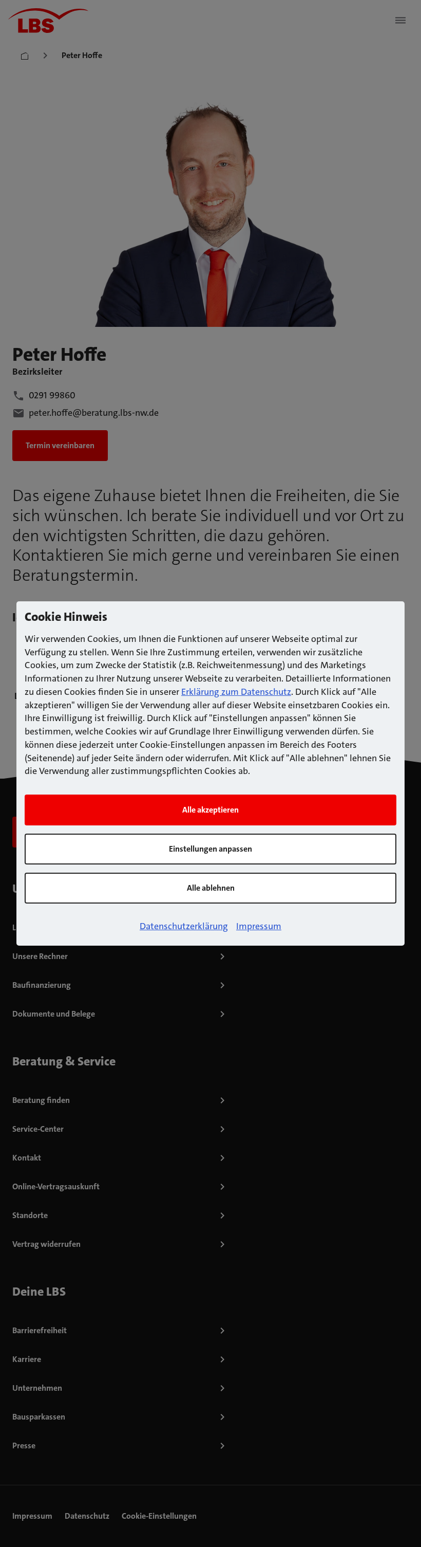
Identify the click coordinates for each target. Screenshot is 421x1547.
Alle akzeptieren (210, 809)
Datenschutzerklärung (184, 926)
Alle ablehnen (211, 887)
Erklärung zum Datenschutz (236, 692)
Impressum (258, 926)
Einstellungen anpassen (210, 848)
